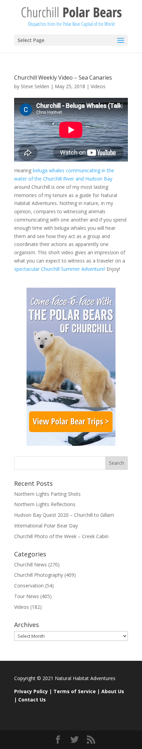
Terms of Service (74, 691)
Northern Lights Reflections (44, 504)
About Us (112, 691)
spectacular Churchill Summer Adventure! (59, 269)
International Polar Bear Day (46, 525)
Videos (98, 86)
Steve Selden (35, 86)
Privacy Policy (31, 691)
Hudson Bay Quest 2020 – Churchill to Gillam (64, 515)
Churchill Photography (38, 575)
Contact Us (32, 699)
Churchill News (30, 564)
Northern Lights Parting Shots (47, 494)
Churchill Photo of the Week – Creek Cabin (61, 536)
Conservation (29, 585)
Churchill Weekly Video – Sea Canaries (63, 77)
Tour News (26, 596)
